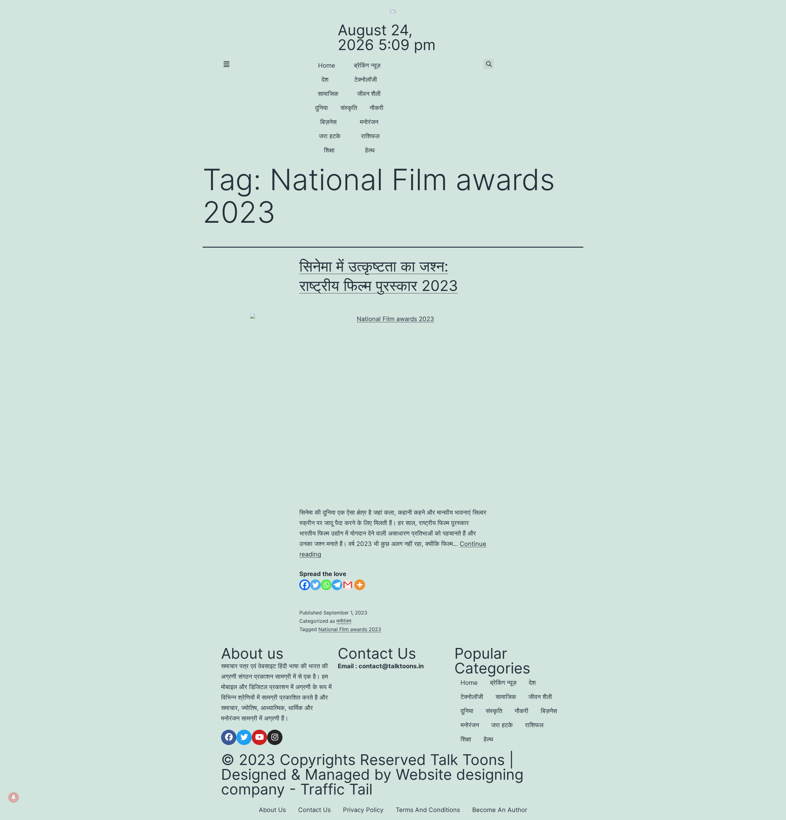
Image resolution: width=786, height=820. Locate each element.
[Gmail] (347, 584)
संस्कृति (348, 108)
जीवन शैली (369, 93)
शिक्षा (329, 150)
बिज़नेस (328, 122)
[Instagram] (274, 737)
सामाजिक (328, 93)
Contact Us (314, 810)
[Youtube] (259, 737)
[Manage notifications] (13, 797)
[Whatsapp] (326, 584)
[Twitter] (315, 584)
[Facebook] (304, 584)
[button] (261, 64)
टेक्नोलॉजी (365, 79)
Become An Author (499, 810)
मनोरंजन (369, 122)
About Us (272, 810)
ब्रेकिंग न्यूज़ (367, 65)
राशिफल (370, 136)
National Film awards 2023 (349, 629)
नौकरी (376, 108)
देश (325, 79)
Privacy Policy (363, 810)
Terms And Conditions (428, 810)
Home (326, 65)
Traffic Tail (336, 789)
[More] (359, 584)
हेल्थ (370, 150)
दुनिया (321, 108)
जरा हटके (329, 136)
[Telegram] (337, 584)
